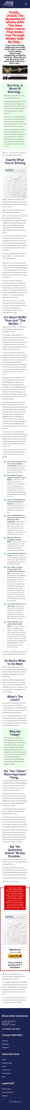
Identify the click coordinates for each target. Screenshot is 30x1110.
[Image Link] (15, 953)
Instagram (5, 1047)
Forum (4, 1066)
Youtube (5, 1041)
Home (4, 1059)
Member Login (7, 1063)
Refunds (4, 1096)
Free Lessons (6, 1073)
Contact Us (5, 1070)
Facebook (5, 1044)
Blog (3, 1077)
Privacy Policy (6, 1089)
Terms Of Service (7, 1092)
